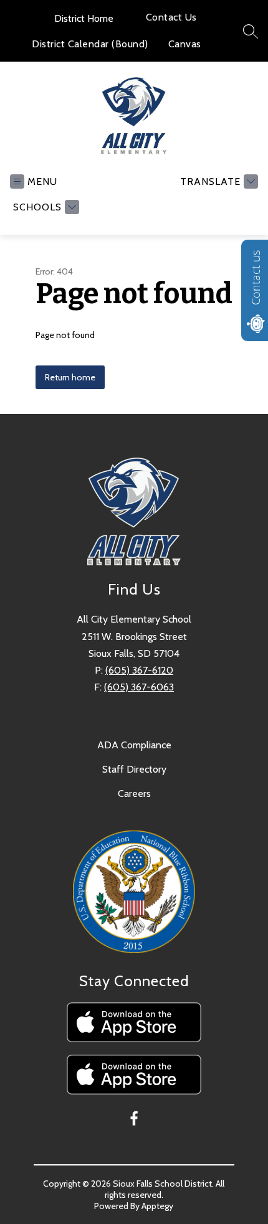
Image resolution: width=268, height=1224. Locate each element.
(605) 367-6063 (139, 687)
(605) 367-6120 (139, 670)
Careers (134, 793)
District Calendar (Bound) (90, 44)
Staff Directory (134, 769)
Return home (70, 377)
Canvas (184, 44)
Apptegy (157, 1206)
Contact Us (171, 17)
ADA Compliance (134, 745)
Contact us (255, 277)
